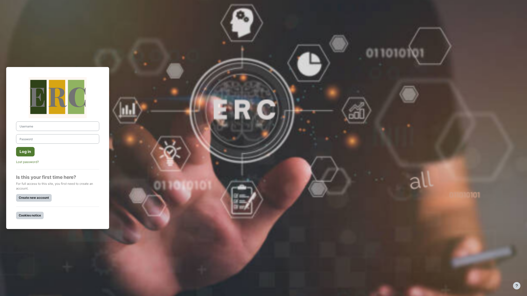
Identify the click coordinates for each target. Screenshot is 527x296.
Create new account (34, 198)
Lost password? (27, 162)
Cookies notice (30, 215)
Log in (25, 151)
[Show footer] (516, 285)
